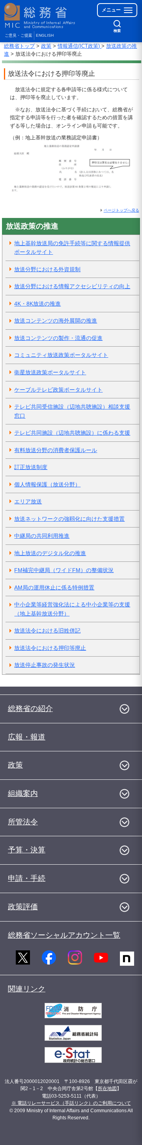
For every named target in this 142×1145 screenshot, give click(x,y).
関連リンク (26, 989)
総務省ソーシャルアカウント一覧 (64, 935)
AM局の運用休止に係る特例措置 (54, 587)
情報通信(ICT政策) (79, 46)
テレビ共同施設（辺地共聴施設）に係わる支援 (72, 433)
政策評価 (23, 907)
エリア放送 (28, 501)
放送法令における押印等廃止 (50, 648)
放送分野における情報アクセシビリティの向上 (72, 286)
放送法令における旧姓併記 (47, 630)
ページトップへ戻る (121, 210)
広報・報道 (26, 737)
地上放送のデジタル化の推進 (50, 553)
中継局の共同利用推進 (41, 536)
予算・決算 (26, 850)
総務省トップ (19, 46)
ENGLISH (45, 35)
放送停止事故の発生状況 (44, 665)
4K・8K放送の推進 (37, 303)
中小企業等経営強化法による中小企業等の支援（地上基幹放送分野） (72, 609)
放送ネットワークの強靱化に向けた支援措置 (69, 519)
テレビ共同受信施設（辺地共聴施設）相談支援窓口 (72, 411)
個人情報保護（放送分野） (47, 484)
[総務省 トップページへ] (40, 15)
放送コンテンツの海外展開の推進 (55, 320)
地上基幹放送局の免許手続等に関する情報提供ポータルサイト (72, 247)
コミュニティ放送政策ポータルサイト (61, 355)
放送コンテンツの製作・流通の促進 (58, 338)
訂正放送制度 (30, 467)
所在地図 (107, 1088)
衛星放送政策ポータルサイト (50, 372)
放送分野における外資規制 (47, 269)
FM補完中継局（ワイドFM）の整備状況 (64, 570)
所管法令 (23, 822)
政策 (46, 46)
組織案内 (23, 793)
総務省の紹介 (30, 708)
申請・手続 (26, 878)
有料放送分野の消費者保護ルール (55, 450)
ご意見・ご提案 (18, 35)
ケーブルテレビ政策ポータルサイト (58, 390)
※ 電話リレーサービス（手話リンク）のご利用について (71, 1103)
